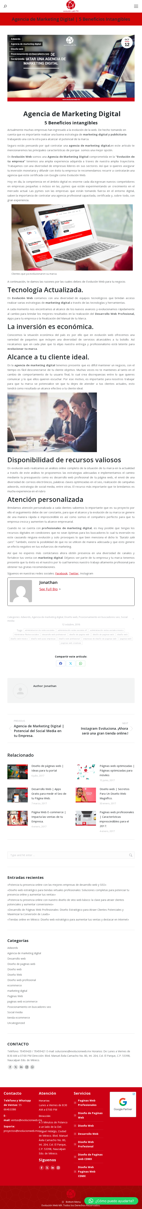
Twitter (74, 573)
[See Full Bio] (60, 589)
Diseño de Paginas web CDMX (90, 1157)
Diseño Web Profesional (86, 1144)
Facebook (61, 573)
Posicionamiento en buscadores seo (30, 54)
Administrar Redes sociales (26, 634)
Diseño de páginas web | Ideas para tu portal (47, 768)
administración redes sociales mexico (107, 630)
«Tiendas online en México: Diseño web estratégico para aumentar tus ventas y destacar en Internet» (68, 919)
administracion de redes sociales (40, 630)
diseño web (122, 634)
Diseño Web (14, 974)
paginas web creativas (71, 643)
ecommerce (14, 985)
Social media (17, 59)
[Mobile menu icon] (136, 6)
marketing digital (17, 990)
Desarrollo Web (88, 1134)
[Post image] (17, 771)
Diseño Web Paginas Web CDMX (86, 1171)
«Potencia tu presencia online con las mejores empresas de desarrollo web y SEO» (56, 884)
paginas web (125, 639)
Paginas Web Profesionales (87, 1103)
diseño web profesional (69, 639)
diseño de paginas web (103, 634)
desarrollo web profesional (54, 634)
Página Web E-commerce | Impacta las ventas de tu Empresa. (48, 816)
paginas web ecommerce (22, 1001)
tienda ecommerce (18, 1017)
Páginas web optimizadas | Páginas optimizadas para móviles (117, 770)
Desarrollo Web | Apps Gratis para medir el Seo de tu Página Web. (48, 793)
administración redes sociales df (72, 630)
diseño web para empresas (43, 639)
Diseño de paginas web (21, 964)
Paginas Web (15, 996)
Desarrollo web (16, 958)
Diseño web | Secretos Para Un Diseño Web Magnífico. (114, 793)
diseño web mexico (19, 639)
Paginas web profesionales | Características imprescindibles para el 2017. (117, 819)
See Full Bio (48, 589)
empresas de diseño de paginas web (100, 639)
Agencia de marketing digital (26, 44)
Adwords (15, 39)
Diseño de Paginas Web (90, 1115)
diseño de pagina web (79, 634)
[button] (111, 1201)
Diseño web (17, 49)
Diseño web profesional (21, 980)
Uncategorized (16, 1023)
